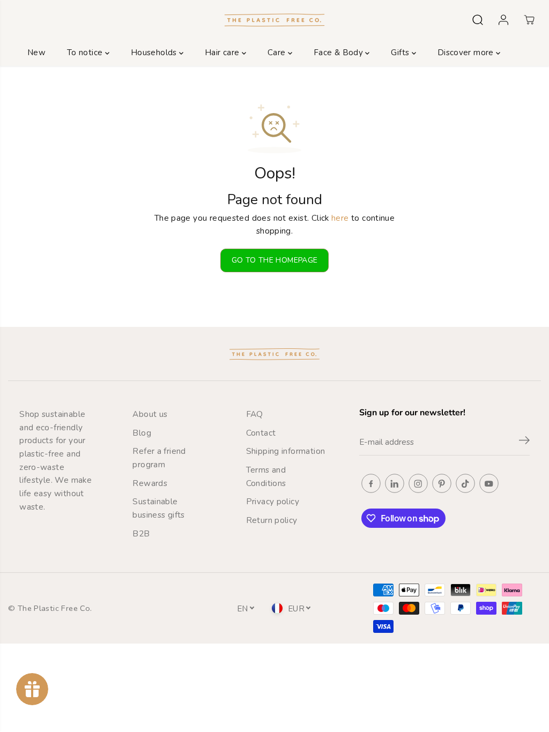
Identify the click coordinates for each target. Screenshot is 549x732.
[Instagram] (418, 483)
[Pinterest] (442, 483)
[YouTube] (489, 483)
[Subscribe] (524, 442)
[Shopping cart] (529, 20)
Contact (261, 432)
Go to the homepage (275, 260)
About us (149, 414)
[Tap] (465, 483)
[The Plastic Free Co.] (274, 19)
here (340, 217)
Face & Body (340, 52)
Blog (141, 432)
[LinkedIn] (394, 483)
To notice (86, 52)
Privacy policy (272, 501)
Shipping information (285, 451)
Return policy (272, 520)
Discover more (466, 52)
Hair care (223, 52)
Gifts (401, 52)
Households (155, 52)
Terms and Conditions (266, 476)
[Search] (477, 20)
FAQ (254, 414)
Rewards (149, 483)
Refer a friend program (159, 457)
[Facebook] (371, 483)
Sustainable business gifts (158, 508)
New (36, 52)
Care (278, 52)
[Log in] (503, 20)
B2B (141, 533)
